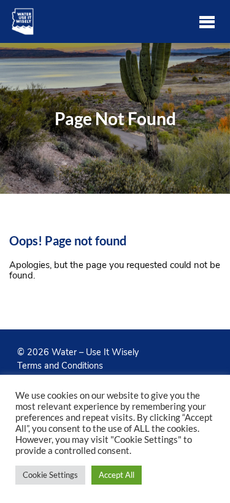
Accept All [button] (116, 475)
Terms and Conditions (60, 365)
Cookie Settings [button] (50, 475)
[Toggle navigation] (207, 21)
